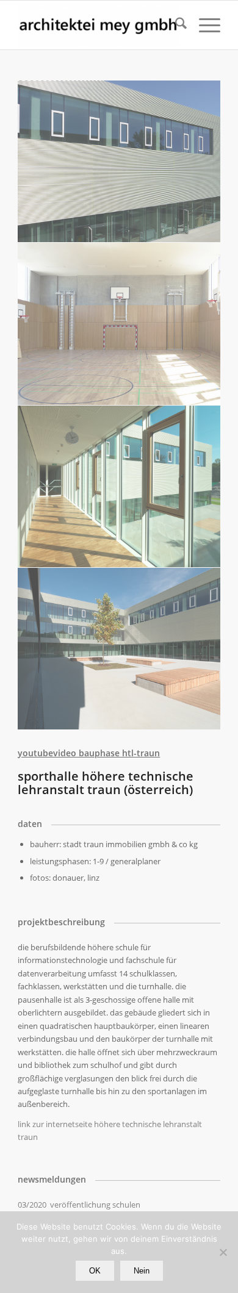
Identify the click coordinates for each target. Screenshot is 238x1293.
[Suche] (175, 25)
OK (95, 1270)
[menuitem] (175, 25)
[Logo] (98, 25)
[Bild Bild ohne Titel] (119, 162)
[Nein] (223, 1252)
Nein (142, 1270)
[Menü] (203, 25)
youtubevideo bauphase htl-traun (89, 753)
